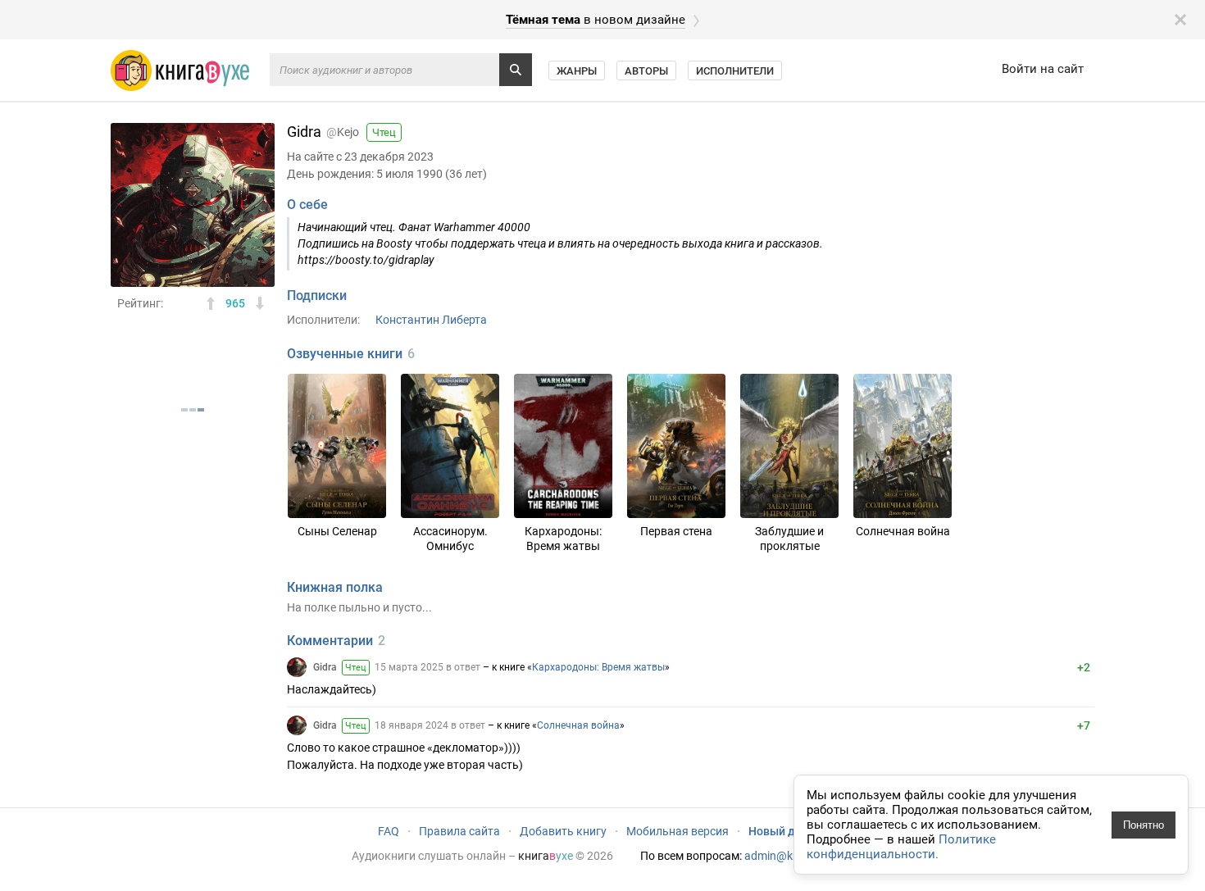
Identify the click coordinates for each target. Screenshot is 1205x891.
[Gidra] (297, 667)
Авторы (646, 71)
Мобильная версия (677, 831)
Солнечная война (578, 725)
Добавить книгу (563, 831)
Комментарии (330, 640)
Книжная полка (335, 587)
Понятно (1143, 825)
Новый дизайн (787, 831)
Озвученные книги (344, 353)
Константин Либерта (431, 319)
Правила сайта (459, 831)
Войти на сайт (1043, 68)
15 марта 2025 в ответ (427, 667)
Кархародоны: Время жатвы (598, 667)
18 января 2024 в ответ (430, 725)
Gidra (325, 667)
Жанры (577, 71)
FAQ (388, 831)
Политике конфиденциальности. (901, 846)
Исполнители (735, 71)
